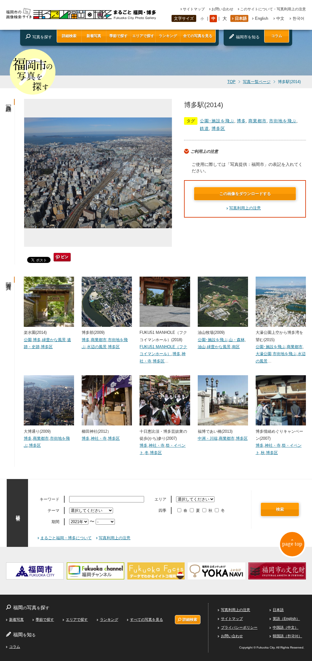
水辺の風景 (97, 346)
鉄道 (204, 128)
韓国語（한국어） (287, 636)
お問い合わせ (222, 9)
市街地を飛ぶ (282, 120)
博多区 (218, 128)
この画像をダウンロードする (245, 193)
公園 (28, 339)
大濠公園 (263, 353)
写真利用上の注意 (245, 208)
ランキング (168, 36)
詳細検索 (69, 36)
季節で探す (118, 36)
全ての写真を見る (197, 36)
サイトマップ (194, 9)
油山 (202, 346)
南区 (236, 346)
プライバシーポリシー (239, 627)
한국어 (298, 18)
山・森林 (237, 339)
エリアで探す (143, 36)
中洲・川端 (208, 438)
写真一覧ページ (257, 82)
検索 (280, 509)
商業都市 (257, 120)
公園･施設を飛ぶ (217, 120)
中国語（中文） (285, 627)
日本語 (241, 18)
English (261, 18)
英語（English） (286, 619)
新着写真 (94, 36)
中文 (280, 18)
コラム (276, 36)
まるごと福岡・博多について (66, 538)
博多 (241, 120)
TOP (231, 82)
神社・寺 (99, 438)
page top (292, 543)
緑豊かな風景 (54, 339)
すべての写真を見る (146, 619)
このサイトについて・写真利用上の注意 (273, 9)
